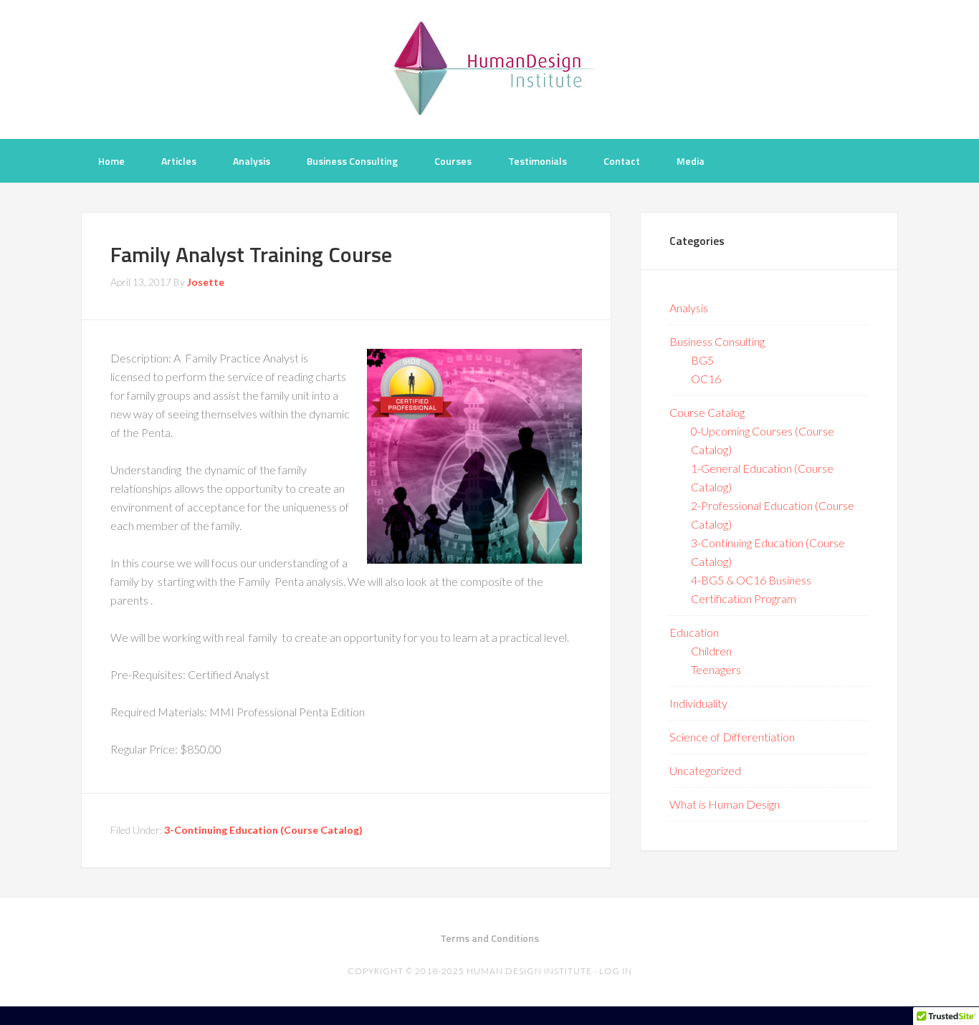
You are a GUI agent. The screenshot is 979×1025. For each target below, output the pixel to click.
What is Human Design (724, 804)
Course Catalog (707, 412)
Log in (615, 971)
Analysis (688, 307)
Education (694, 632)
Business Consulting (717, 341)
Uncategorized (705, 770)
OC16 (706, 378)
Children (711, 651)
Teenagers (716, 669)
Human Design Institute (489, 68)
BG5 (702, 360)
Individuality (698, 703)
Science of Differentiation (732, 737)
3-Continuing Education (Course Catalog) (263, 830)
